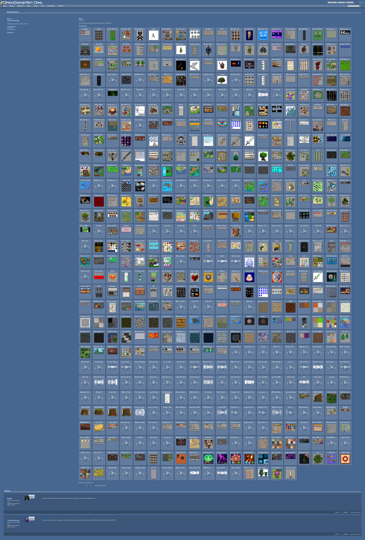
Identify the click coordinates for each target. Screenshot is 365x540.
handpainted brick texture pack (239, 316)
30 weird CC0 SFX (153, 180)
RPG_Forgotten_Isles (224, 392)
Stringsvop (235, 89)
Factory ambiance (113, 362)
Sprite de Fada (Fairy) (223, 44)
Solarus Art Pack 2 (318, 74)
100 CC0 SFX (236, 180)
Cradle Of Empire (140, 362)
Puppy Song (153, 437)
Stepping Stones (208, 377)
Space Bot (85, 44)
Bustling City (181, 362)
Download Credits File (86, 482)
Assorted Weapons (236, 286)
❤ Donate (60, 6)
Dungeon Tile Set (304, 241)
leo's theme (277, 89)
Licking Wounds (153, 392)
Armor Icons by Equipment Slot (335, 89)
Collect (28, 6)
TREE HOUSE (85, 407)
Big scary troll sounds (128, 422)
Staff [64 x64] (345, 135)
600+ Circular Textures (292, 437)
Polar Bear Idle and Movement (144, 104)
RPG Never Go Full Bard (197, 392)
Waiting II (99, 392)
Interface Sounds (291, 392)
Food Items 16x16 (153, 241)
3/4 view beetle (194, 29)
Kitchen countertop (127, 286)
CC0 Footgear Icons (182, 346)
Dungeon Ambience (181, 256)
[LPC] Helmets (304, 104)
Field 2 (290, 362)
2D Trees (290, 165)
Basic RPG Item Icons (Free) (198, 286)
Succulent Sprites (318, 165)
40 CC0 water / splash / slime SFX (117, 180)
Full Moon (140, 437)
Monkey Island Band (182, 467)
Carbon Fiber (126, 331)
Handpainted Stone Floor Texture (90, 331)
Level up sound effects (141, 407)
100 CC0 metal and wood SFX (212, 180)
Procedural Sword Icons (333, 422)
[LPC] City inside (263, 104)
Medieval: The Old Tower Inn (266, 225)
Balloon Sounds (167, 467)
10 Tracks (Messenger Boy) (266, 362)
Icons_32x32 (112, 422)
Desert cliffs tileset (223, 195)
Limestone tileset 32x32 (279, 195)
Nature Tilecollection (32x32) (308, 195)
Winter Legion (85, 271)
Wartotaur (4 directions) (265, 59)
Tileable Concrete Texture (348, 301)
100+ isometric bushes (168, 210)
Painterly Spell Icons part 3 (239, 452)
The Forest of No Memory (238, 437)
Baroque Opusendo (291, 346)
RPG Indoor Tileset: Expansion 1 (144, 195)
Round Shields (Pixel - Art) (266, 210)
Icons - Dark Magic (291, 452)
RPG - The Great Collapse (348, 346)
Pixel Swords (249, 135)
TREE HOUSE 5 (99, 407)
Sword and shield (332, 271)
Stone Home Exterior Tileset (88, 104)
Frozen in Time (167, 407)
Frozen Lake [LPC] (291, 104)
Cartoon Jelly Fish (277, 29)
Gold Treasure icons (291, 286)
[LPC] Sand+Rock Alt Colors (239, 104)
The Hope (99, 225)
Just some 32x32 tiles (333, 59)
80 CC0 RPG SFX (181, 180)
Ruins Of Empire (331, 346)
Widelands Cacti (290, 195)
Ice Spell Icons (263, 452)
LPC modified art (263, 256)
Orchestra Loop (318, 362)
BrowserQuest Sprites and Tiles (117, 256)
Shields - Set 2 (249, 150)
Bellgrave (85, 241)
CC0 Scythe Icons (222, 422)
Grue (98, 29)
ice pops (277, 120)
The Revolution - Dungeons (143, 271)
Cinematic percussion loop (211, 74)
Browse (12, 6)
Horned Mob (208, 59)
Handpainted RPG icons (100, 256)
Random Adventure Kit (196, 256)
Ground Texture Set (305, 316)
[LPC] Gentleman (99, 120)
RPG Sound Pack (277, 407)
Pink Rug (126, 225)
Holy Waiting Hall (345, 362)
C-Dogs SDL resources (155, 165)
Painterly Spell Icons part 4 (252, 452)
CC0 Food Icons (277, 422)
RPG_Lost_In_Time (346, 225)
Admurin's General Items (224, 437)
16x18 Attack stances (305, 59)
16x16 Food (263, 437)
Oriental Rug (345, 452)
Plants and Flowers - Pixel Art (116, 301)
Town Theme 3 (304, 225)
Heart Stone (194, 271)
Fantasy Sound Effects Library (322, 407)
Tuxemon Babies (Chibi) (210, 241)
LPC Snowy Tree (249, 256)
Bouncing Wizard (318, 59)
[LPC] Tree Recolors (141, 59)
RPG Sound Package (305, 407)
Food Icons (249, 120)
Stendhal (81, 20)
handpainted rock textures (279, 316)
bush (318, 452)
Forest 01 (318, 225)
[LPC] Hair (208, 437)
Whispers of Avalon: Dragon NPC (241, 44)
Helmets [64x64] (318, 135)
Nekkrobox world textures (348, 392)
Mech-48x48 (263, 44)
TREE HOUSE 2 (126, 407)
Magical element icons (278, 286)
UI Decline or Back (236, 407)
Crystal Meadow (249, 362)
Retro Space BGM (99, 89)
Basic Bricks (112, 437)
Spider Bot (99, 44)
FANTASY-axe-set (85, 422)
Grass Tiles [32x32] (305, 392)
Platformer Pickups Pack (197, 120)
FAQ (42, 6)
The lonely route (140, 392)
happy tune (222, 377)
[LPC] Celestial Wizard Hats (102, 74)
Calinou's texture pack (251, 331)
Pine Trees (345, 331)
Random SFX (222, 407)
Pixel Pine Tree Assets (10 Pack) (309, 452)
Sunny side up (154, 377)
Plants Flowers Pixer (278, 165)
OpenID (332, 2)
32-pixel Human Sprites (278, 59)
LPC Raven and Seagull (142, 44)
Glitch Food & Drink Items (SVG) (227, 301)
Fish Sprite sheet (154, 44)
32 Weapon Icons (222, 286)
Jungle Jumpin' (236, 467)
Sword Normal (236, 135)
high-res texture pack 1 (169, 331)
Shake (222, 29)
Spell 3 (290, 407)
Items (290, 256)
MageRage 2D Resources (197, 210)
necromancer (112, 89)
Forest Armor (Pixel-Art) (238, 301)
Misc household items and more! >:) (254, 59)
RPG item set (332, 120)
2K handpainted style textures (349, 316)
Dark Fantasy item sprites (156, 74)
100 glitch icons (277, 180)
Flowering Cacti (249, 165)
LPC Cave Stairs (222, 210)
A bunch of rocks (181, 150)
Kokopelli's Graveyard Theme (239, 74)
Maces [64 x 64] (331, 135)
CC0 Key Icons (98, 437)
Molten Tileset (181, 452)
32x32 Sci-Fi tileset (168, 195)
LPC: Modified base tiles (333, 104)
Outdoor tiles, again (100, 165)
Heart (112, 271)
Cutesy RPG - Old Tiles (87, 225)
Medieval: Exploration (250, 422)
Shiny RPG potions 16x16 (128, 104)
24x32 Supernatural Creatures (212, 346)
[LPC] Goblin (250, 44)
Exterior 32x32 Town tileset (252, 241)
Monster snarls (140, 422)
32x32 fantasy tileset (291, 241)
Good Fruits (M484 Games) (266, 120)
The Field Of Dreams (305, 362)
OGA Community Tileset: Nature (267, 195)
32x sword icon (140, 225)
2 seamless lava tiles (154, 331)
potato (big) (99, 422)
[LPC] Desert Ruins (195, 437)
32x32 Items (345, 256)
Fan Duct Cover (85, 316)
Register (361, 2)
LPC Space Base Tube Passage (281, 104)
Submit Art (20, 6)
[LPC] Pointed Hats (346, 59)
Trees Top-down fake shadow (335, 150)
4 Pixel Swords (317, 271)
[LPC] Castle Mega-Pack (251, 104)
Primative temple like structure (240, 210)
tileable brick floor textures (129, 316)
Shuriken (222, 271)
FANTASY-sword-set (113, 346)
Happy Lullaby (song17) (251, 377)
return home (112, 392)
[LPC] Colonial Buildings (169, 104)
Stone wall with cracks (196, 331)
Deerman (85, 29)
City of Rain (167, 362)
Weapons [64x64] (304, 135)
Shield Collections (140, 150)
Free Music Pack (113, 377)
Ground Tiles (99, 195)
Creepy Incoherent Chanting (115, 74)
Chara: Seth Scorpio (113, 29)
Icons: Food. (222, 120)
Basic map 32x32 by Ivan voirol (171, 165)
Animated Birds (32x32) (196, 59)
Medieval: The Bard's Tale (293, 225)
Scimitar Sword (222, 135)
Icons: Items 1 (85, 286)
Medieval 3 (277, 346)
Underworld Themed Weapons (266, 135)
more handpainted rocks (169, 180)
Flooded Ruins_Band (319, 346)
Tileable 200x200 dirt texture (322, 331)
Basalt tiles (290, 331)
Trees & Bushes (85, 346)
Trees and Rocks (332, 195)
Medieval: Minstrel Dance (252, 225)
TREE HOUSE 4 (112, 407)
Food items (236, 120)
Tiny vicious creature (154, 422)
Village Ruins (99, 362)
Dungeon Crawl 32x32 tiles (184, 74)
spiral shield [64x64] (100, 150)
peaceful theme (126, 467)
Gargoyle (304, 44)
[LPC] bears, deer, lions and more (131, 452)
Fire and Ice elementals (237, 59)
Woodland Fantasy (249, 392)
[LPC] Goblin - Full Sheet (184, 44)
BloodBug (208, 29)
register (91, 485)
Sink (153, 286)
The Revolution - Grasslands (157, 271)
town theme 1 (167, 225)
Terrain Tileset (331, 74)
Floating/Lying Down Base (252, 29)
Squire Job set (277, 74)
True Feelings (249, 437)
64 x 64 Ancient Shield (168, 271)
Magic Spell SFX (195, 407)
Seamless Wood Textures (306, 301)
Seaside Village (194, 377)
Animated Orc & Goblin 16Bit (266, 467)
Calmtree (263, 346)
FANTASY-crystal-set (141, 135)
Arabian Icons (222, 241)
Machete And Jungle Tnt (183, 59)
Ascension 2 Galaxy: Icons (307, 120)
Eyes (112, 44)
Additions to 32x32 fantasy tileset (323, 241)
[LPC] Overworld (208, 195)
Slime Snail (99, 59)
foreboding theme (140, 467)
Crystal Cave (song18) (265, 89)
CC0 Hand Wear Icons (182, 422)
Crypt (153, 89)
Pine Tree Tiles (235, 150)
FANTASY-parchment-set (169, 120)
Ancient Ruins (85, 362)
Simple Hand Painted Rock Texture (104, 331)
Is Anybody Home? (85, 89)
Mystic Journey (126, 437)
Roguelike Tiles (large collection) (200, 135)
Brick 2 (249, 316)
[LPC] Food (208, 120)
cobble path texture (223, 331)
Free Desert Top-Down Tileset (130, 195)
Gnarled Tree (263, 150)
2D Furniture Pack (331, 225)
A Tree (222, 74)
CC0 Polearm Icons (236, 422)
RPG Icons (167, 74)
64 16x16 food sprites (196, 241)
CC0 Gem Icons (290, 422)
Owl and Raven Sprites (278, 44)
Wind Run (249, 301)
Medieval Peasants (249, 467)
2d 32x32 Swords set (168, 392)
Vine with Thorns (304, 165)
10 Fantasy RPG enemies (128, 29)
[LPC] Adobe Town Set (237, 195)
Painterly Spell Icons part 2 (225, 452)
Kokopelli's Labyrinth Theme (211, 89)
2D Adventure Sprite (332, 29)
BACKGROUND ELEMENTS (335, 407)
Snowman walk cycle (346, 29)
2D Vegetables (85, 135)
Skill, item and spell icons (279, 452)
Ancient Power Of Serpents (143, 377)
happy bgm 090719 (277, 377)
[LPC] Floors (85, 467)
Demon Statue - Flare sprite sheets (158, 59)
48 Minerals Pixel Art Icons (184, 437)
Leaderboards (51, 6)
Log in (82, 485)
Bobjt (9, 498)
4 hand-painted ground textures (322, 316)
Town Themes (318, 377)
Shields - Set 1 (153, 150)
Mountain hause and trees (142, 165)
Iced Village (167, 437)
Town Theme (181, 225)
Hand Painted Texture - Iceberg (185, 331)
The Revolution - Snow (169, 256)
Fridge (181, 104)
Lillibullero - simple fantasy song (268, 392)
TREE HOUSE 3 (318, 392)
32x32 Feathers (263, 271)
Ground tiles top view (168, 452)
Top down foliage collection (293, 150)
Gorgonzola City (249, 346)
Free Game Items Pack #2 (155, 301)
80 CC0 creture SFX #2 (101, 180)
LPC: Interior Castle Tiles (211, 104)
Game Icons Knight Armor (251, 195)
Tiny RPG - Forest (85, 59)
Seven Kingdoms (126, 210)
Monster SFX (113, 467)
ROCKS (345, 407)
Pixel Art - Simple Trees (101, 346)
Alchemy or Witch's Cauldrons (308, 210)
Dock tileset (112, 120)
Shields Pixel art (113, 452)
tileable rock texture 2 (155, 316)
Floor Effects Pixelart (114, 241)
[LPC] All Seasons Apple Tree (281, 150)
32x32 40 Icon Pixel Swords (307, 271)
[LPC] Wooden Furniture (347, 104)
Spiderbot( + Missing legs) (266, 29)
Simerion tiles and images (224, 165)
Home (4, 6)
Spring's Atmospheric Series (184, 392)
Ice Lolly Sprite (318, 210)
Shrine (222, 256)
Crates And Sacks (112, 135)
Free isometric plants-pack (320, 180)
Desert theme (236, 256)
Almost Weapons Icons (319, 286)
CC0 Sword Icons (222, 346)
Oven (98, 286)
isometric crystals (249, 180)
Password (349, 2)
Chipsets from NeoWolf (279, 256)
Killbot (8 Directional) (319, 29)
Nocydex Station (236, 346)
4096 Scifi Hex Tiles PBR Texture (241, 331)
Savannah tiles (99, 467)
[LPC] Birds (304, 89)
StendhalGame (11, 29)
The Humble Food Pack (182, 241)
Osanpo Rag (181, 89)
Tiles (331, 241)
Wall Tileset (99, 241)
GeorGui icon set (332, 256)
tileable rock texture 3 (142, 316)
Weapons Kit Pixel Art (292, 210)
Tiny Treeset (304, 150)
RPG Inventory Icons (168, 135)
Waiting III (249, 89)
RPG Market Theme (346, 377)
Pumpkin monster (195, 44)
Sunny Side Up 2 (181, 377)
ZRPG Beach (126, 165)
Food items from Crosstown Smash (186, 120)
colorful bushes (85, 180)
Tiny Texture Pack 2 (278, 437)
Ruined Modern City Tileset (293, 44)
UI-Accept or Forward (264, 407)
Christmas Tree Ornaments (293, 89)
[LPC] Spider (249, 74)
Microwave (113, 286)
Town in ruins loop (126, 362)
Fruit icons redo (236, 241)
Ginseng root (236, 271)
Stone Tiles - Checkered (101, 316)
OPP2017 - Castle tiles (210, 210)
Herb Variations (263, 165)
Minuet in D (290, 377)
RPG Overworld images (114, 165)
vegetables (331, 452)
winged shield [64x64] (113, 150)
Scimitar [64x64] (277, 135)
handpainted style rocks (265, 180)
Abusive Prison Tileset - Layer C (322, 120)
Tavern (208, 256)
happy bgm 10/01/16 (264, 377)
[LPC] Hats (318, 104)
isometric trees (331, 165)
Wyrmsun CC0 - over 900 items (89, 165)
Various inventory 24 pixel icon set (131, 256)
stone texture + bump (278, 331)
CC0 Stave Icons (208, 422)
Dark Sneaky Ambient (168, 89)
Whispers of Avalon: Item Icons (157, 135)
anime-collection (290, 467)
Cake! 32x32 (249, 271)
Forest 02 (208, 301)
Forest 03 (195, 301)
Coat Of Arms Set (181, 271)
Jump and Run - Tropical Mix (225, 467)
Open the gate (85, 452)
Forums (36, 6)
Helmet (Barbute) (263, 241)
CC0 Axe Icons (153, 346)
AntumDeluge (13, 21)
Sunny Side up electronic (169, 377)
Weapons (181, 135)
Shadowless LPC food (141, 241)
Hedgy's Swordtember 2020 (321, 422)
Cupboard (140, 286)
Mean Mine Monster (305, 29)
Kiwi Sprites (126, 44)
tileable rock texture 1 (169, 316)
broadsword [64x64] (127, 150)
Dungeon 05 (222, 89)
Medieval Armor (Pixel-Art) (211, 225)
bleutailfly (10, 28)
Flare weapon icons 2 (250, 286)
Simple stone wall (208, 331)
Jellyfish (153, 467)
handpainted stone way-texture (280, 301)
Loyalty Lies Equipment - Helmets (90, 256)
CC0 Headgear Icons (127, 346)
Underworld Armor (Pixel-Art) (89, 301)
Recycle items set (167, 286)
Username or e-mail (341, 2)
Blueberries (304, 422)
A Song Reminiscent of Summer (281, 362)
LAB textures (112, 331)
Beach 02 (85, 377)
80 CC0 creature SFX (223, 180)
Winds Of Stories (99, 377)
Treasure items (263, 286)
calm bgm (331, 377)
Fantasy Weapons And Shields (130, 241)
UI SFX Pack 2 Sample (209, 407)
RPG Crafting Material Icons (348, 271)
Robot (154, 29)
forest (195, 225)
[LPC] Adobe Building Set (197, 104)
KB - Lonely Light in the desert (267, 422)
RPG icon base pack (140, 180)
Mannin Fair (139, 89)
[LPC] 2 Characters (264, 74)
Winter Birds (99, 104)
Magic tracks (345, 437)
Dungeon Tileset (126, 74)
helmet (277, 241)
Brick (290, 301)
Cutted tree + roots (113, 104)
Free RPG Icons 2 (126, 135)
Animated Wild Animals (155, 104)
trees (304, 180)
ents (318, 150)
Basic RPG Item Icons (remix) (321, 437)
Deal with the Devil (99, 452)
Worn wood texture (181, 316)
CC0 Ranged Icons (195, 422)
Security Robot (208, 44)
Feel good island (195, 467)
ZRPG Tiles (181, 165)
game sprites (208, 165)
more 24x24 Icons (236, 225)
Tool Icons (290, 135)
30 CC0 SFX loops (195, 180)
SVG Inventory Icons (154, 210)
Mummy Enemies (290, 29)
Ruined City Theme (126, 89)
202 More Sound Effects (142, 74)
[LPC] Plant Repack (113, 59)
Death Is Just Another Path (129, 377)
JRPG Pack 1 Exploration (211, 467)
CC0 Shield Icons (140, 346)
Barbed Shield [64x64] (86, 150)
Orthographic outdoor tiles (348, 150)
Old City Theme (194, 362)
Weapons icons (290, 74)
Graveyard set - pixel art (197, 452)
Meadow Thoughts (208, 362)
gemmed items (126, 180)
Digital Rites (194, 89)
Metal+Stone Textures (265, 331)
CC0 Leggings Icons (196, 346)
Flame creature (167, 44)
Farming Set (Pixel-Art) (279, 210)
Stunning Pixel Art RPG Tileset (199, 165)
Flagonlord (208, 392)
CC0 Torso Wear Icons (169, 346)
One (304, 377)
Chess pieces (290, 271)
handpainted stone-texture (265, 301)
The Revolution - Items (127, 271)
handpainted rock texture (197, 316)
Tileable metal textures (114, 316)
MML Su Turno (126, 392)
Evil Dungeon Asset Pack (142, 452)
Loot (304, 256)
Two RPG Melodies (332, 437)
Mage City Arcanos (222, 150)
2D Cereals (345, 120)
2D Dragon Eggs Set (100, 301)
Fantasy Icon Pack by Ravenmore (185, 286)
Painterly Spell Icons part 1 (211, 452)
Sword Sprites (208, 271)
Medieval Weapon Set (332, 286)
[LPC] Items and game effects (88, 74)
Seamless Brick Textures (320, 301)
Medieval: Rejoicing (154, 225)
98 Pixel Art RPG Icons (210, 286)
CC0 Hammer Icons (167, 422)
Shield (277, 271)
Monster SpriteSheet (223, 59)
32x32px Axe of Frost (333, 180)
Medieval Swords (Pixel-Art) (225, 225)
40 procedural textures (333, 316)
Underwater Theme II (86, 392)
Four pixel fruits (332, 210)
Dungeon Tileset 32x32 (347, 286)
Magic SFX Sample (181, 407)
